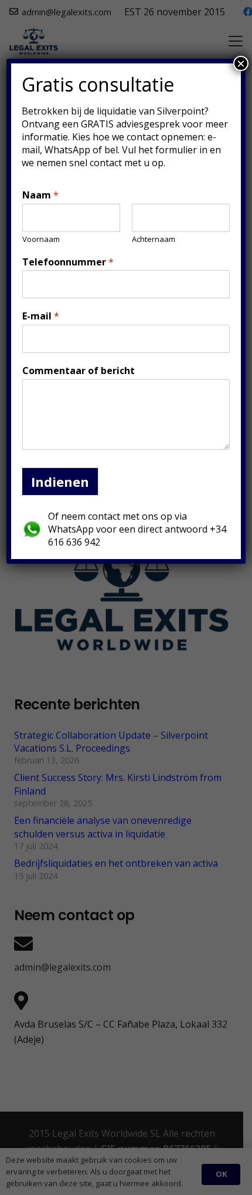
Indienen (60, 481)
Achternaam (153, 239)
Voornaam (41, 239)
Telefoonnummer (68, 262)
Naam (40, 195)
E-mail (40, 316)
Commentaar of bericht (78, 371)
